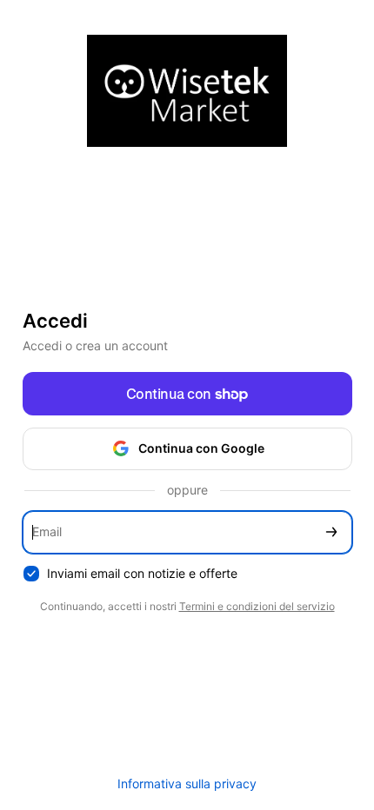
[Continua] (331, 532)
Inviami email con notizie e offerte (142, 573)
